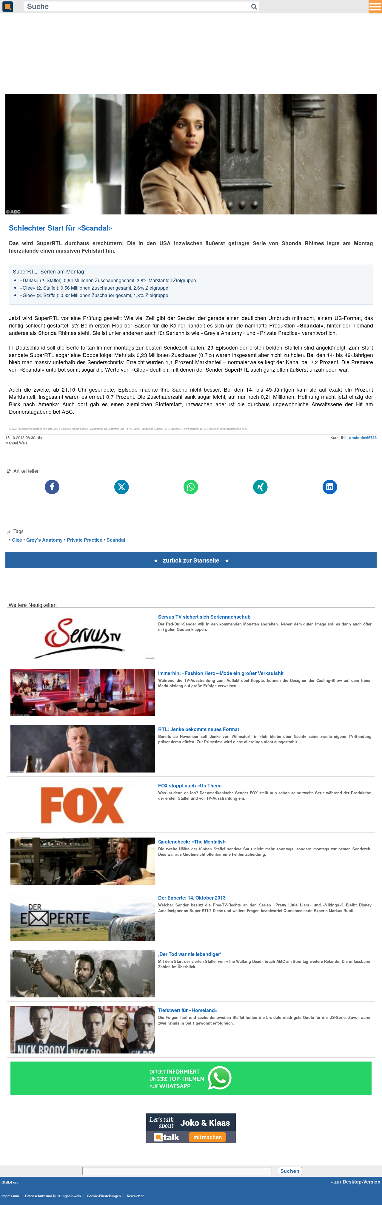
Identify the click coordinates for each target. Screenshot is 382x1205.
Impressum (10, 1195)
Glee (17, 539)
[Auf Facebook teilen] (52, 487)
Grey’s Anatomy (44, 539)
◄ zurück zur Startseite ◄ (191, 560)
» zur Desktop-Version (355, 1181)
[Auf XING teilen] (260, 487)
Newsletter (135, 1195)
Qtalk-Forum (11, 1182)
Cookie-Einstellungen (104, 1195)
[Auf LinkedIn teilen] (330, 487)
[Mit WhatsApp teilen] (191, 487)
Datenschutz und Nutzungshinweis (53, 1195)
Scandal (116, 539)
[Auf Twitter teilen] (121, 487)
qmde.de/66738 (363, 437)
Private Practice (84, 539)
